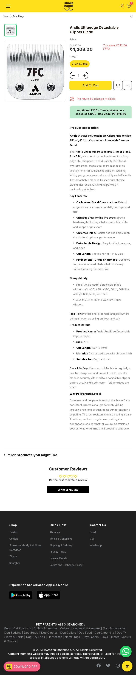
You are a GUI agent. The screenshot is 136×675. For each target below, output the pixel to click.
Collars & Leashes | (47, 628)
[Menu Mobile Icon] (8, 6)
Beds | (8, 628)
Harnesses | (56, 637)
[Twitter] (108, 665)
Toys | (105, 637)
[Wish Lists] (118, 85)
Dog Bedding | (14, 632)
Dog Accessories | (115, 628)
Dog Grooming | (105, 632)
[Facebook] (98, 665)
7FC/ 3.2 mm (79, 63)
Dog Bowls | (32, 632)
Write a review (68, 490)
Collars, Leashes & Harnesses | (81, 628)
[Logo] (68, 6)
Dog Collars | (69, 632)
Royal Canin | (92, 637)
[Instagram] (118, 665)
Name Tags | (74, 637)
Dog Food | (86, 632)
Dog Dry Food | (37, 637)
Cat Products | (23, 628)
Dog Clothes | (50, 632)
